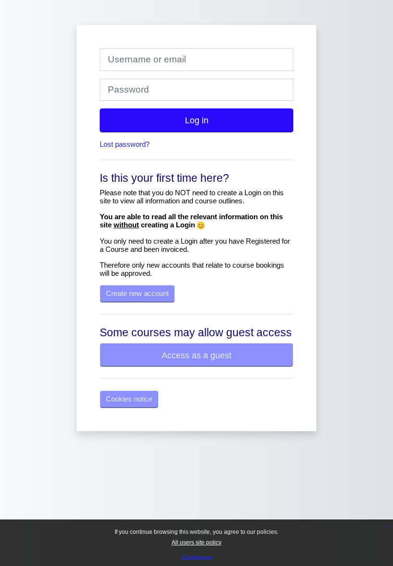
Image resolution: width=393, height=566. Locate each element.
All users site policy (196, 542)
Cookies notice (129, 399)
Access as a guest (196, 355)
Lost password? (125, 144)
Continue (197, 557)
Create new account (137, 293)
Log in (196, 120)
